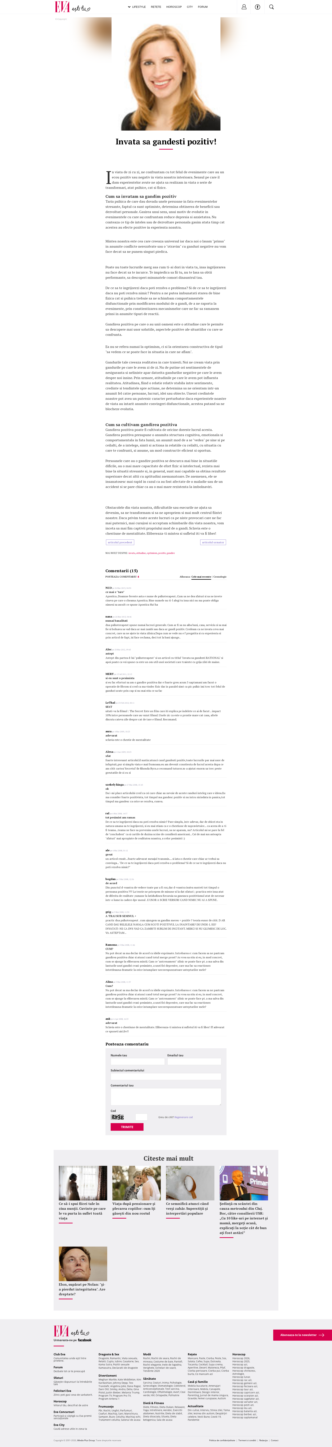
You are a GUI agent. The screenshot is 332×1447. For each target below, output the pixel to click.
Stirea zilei (216, 1410)
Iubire (118, 1361)
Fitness (154, 1407)
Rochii (106, 1410)
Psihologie (176, 1382)
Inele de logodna (171, 1364)
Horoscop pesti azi (243, 1405)
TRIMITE (127, 1127)
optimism (152, 553)
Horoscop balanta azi (244, 1411)
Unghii (115, 1410)
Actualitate (195, 1406)
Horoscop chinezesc (243, 1370)
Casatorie (128, 1361)
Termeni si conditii (247, 1440)
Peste (218, 1358)
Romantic (115, 1358)
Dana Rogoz (134, 1386)
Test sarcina (172, 1388)
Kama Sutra (105, 1364)
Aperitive (193, 1367)
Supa (206, 1361)
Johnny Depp (120, 1382)
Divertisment (108, 1375)
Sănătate (149, 1379)
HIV (153, 1395)
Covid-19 (216, 1416)
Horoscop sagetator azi (245, 1398)
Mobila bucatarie (198, 1385)
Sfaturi (58, 1378)
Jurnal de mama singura (214, 1395)
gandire (171, 553)
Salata (191, 1361)
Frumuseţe (106, 1406)
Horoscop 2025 (241, 1361)
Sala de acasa (164, 1419)
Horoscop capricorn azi (245, 1392)
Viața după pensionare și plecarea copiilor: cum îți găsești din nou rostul (133, 1208)
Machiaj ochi (133, 1416)
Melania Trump (131, 1392)
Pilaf (222, 1367)
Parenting (193, 1395)
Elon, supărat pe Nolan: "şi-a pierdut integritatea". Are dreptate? (82, 1289)
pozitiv (162, 553)
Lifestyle (139, 6)
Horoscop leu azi (242, 1408)
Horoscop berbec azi (244, 1414)
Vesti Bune (203, 1416)
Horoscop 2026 (241, 1358)
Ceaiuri (157, 1382)
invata (132, 553)
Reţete (192, 1354)
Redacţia (263, 1440)
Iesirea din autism (203, 1413)
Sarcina (147, 1382)
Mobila (204, 1389)
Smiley (113, 1389)
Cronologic (220, 576)
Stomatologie (165, 1385)
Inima (165, 1382)
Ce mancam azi (204, 1374)
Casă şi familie (198, 1382)
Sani (120, 1413)
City (190, 6)
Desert (203, 1367)
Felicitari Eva (62, 1391)
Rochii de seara (160, 1358)
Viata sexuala (129, 1358)
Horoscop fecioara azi (244, 1386)
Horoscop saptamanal (245, 1417)
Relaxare (180, 1407)
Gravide (192, 1398)
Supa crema (216, 1364)
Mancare (193, 1358)
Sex (137, 1361)
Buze (112, 1416)
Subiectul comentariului (127, 1070)
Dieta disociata (151, 1416)
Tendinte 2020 (151, 1370)
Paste (202, 1358)
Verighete (148, 1367)
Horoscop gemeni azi (244, 1383)
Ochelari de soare (165, 1367)
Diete (146, 1407)
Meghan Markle (108, 1379)
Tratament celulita (109, 1419)
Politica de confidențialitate (222, 1440)
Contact (274, 1440)
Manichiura (131, 1413)
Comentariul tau (122, 1085)
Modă (147, 1354)
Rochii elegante (152, 1364)
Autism (222, 1398)
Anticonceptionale (153, 1388)
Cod (113, 1111)
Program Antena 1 (109, 1398)
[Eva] (64, 4)
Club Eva (59, 1354)
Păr (100, 1410)
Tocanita (193, 1364)
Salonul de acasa (130, 1419)
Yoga (146, 1410)
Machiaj (112, 1413)
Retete (156, 6)
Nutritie (159, 1413)
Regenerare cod (183, 1117)
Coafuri (103, 1413)
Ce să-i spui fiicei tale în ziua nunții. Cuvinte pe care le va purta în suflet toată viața (82, 1210)
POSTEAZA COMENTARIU (121, 576)
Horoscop (174, 6)
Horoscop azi (239, 1364)
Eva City (59, 1425)
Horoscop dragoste (243, 1367)
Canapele (214, 1389)
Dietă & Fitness (153, 1403)
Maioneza (213, 1367)
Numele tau (119, 1055)
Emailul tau (175, 1055)
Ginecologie (150, 1385)
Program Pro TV (122, 1395)
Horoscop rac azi (242, 1380)
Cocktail (203, 1364)
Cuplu (110, 1361)
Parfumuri (126, 1410)
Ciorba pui (214, 1370)
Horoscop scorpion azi (245, 1395)
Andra (122, 1389)
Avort (176, 1392)
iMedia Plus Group (86, 1440)
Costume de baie (163, 1361)
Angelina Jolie (118, 1386)
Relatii (102, 1361)
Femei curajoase (207, 1398)
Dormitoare (194, 1392)
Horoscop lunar (241, 1377)
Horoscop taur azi (242, 1389)
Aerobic (167, 1410)
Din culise (193, 1410)
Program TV (105, 1395)
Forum (203, 6)
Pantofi (178, 1361)
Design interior (210, 1392)
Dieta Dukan (166, 1407)
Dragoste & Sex (109, 1354)
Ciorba (210, 1358)
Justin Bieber (113, 1392)
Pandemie (193, 1419)
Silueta (165, 1416)
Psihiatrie (173, 1395)
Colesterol (179, 1385)
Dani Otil (104, 1389)
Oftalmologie (164, 1392)
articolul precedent (120, 542)
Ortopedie (161, 1395)
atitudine (141, 553)
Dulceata (215, 1361)
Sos (224, 1358)
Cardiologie (149, 1392)
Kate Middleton (127, 1379)
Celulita (120, 1416)
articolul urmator (213, 542)
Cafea (199, 1361)
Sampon (103, 1416)
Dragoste (104, 1358)
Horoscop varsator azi (244, 1401)
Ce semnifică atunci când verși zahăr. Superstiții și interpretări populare (187, 1208)
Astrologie (238, 1373)
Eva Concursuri (64, 1412)
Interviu (204, 1410)
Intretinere (156, 1410)
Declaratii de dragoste (125, 1367)
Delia (129, 1389)
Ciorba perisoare (197, 1370)
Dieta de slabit (173, 1413)
